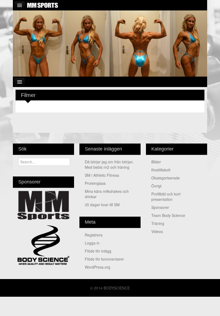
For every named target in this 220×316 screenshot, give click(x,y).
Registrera (93, 235)
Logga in (92, 243)
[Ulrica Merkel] (110, 43)
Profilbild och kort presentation (166, 196)
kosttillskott (160, 169)
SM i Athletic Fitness (102, 175)
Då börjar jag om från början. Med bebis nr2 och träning (109, 164)
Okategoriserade (165, 177)
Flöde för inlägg (98, 251)
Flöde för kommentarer (104, 259)
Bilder (156, 161)
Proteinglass (95, 183)
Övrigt (156, 186)
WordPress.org (97, 267)
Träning (157, 223)
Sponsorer (160, 207)
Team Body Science (168, 215)
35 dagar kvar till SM (102, 204)
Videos (157, 231)
